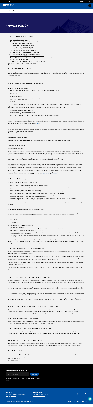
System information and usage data (23, 47)
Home (6, 11)
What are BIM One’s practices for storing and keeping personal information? (31, 57)
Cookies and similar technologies (23, 49)
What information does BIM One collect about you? (24, 42)
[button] (89, 5)
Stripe (38, 123)
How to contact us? (15, 65)
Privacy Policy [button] (71, 401)
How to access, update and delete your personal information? (27, 56)
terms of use (46, 173)
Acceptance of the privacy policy (19, 40)
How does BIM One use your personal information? (24, 50)
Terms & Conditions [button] (81, 401)
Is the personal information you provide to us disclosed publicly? (27, 61)
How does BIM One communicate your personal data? (24, 52)
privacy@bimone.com (72, 272)
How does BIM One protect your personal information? (25, 54)
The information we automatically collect (23, 45)
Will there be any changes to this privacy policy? (23, 63)
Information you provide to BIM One (22, 43)
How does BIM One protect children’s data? (22, 59)
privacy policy (53, 173)
